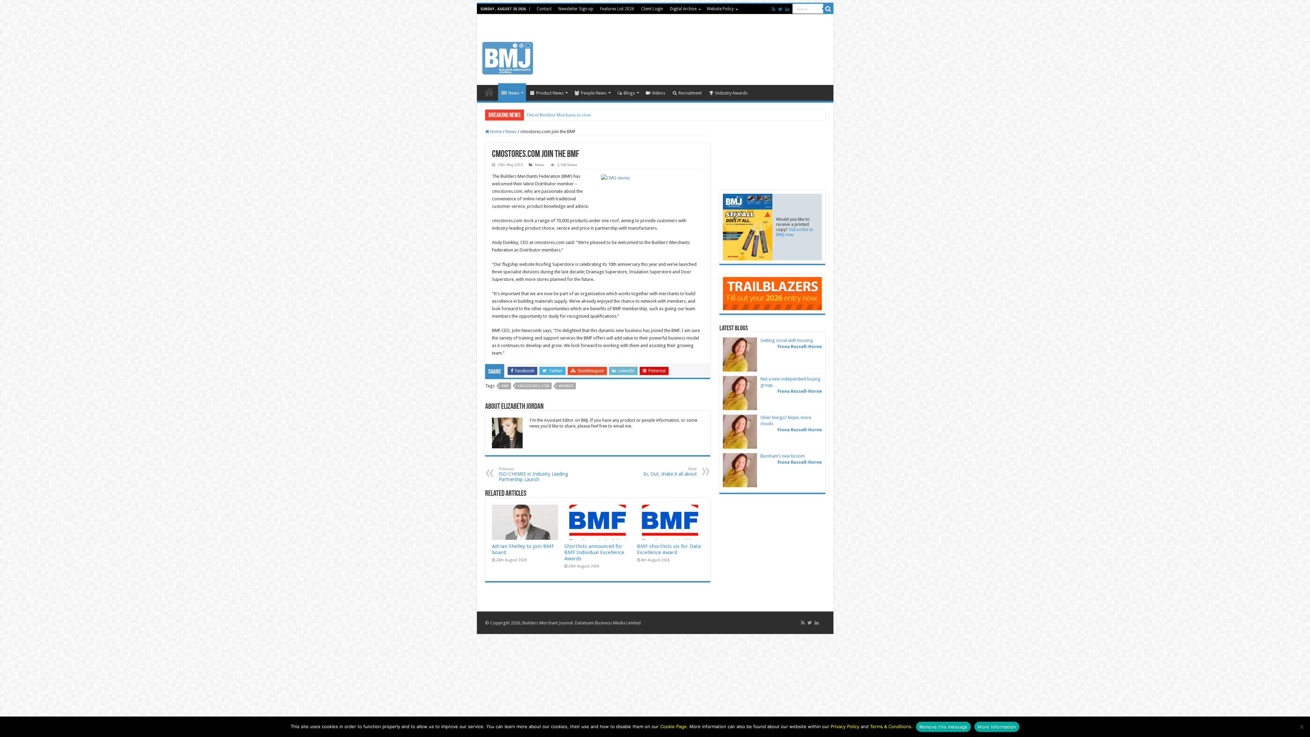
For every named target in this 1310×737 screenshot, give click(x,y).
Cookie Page (673, 726)
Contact (544, 8)
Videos (658, 93)
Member (565, 386)
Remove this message (943, 726)
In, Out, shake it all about (670, 472)
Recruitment (690, 93)
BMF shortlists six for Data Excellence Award (669, 549)
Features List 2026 (617, 8)
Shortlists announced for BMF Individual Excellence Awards (594, 552)
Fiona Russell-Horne (799, 346)
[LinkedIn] (787, 9)
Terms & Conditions (890, 726)
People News (594, 93)
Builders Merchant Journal (547, 622)
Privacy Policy (845, 726)
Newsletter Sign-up (575, 8)
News (513, 93)
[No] (1301, 726)
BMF (505, 386)
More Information (997, 726)
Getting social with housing (786, 340)
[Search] (828, 9)
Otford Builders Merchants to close (559, 114)
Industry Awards (731, 93)
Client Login (652, 8)
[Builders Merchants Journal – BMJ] (507, 57)
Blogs (629, 93)
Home (489, 92)
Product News (550, 93)
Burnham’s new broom (782, 456)
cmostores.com (533, 386)
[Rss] (773, 9)
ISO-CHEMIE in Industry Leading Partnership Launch (533, 474)
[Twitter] (780, 9)
